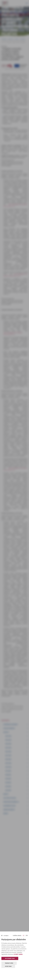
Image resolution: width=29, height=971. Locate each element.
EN (27, 935)
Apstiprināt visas (10, 958)
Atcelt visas (8, 966)
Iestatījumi (6, 935)
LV (23, 935)
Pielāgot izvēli (9, 963)
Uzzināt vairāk (18, 954)
